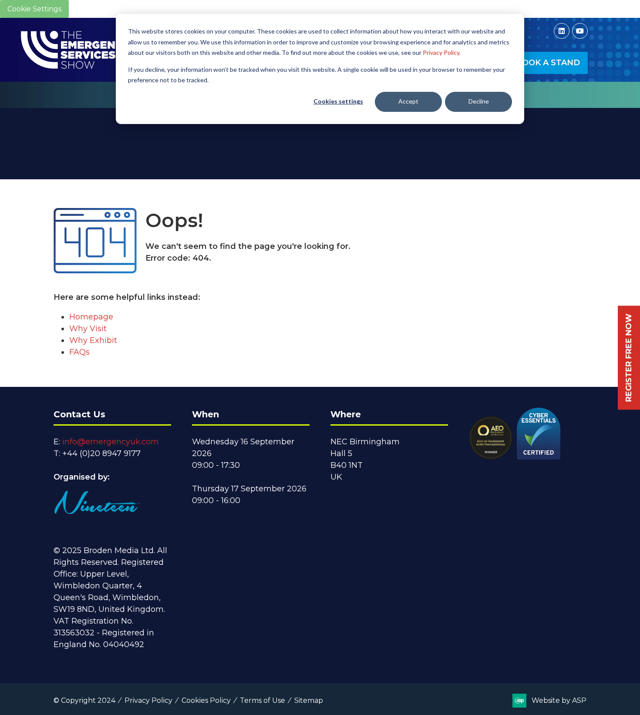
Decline (478, 101)
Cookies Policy (206, 700)
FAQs (79, 352)
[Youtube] (580, 31)
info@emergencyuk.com (110, 441)
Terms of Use (262, 700)
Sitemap (308, 700)
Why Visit (88, 328)
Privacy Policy (148, 700)
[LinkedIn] (561, 31)
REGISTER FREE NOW (628, 357)
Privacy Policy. (442, 52)
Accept (408, 101)
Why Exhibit (93, 340)
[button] (548, 63)
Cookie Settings (34, 9)
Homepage (91, 317)
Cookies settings (338, 101)
